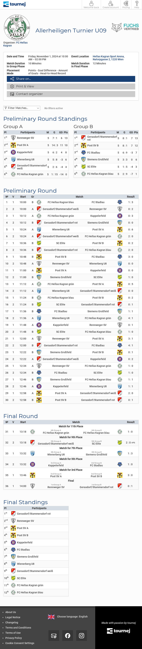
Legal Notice (12, 617)
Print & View (22, 86)
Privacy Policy (13, 637)
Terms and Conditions (18, 627)
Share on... (20, 78)
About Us (10, 612)
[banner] (14, 4)
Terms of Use (13, 632)
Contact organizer (26, 94)
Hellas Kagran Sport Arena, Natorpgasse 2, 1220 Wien (108, 58)
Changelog (11, 622)
